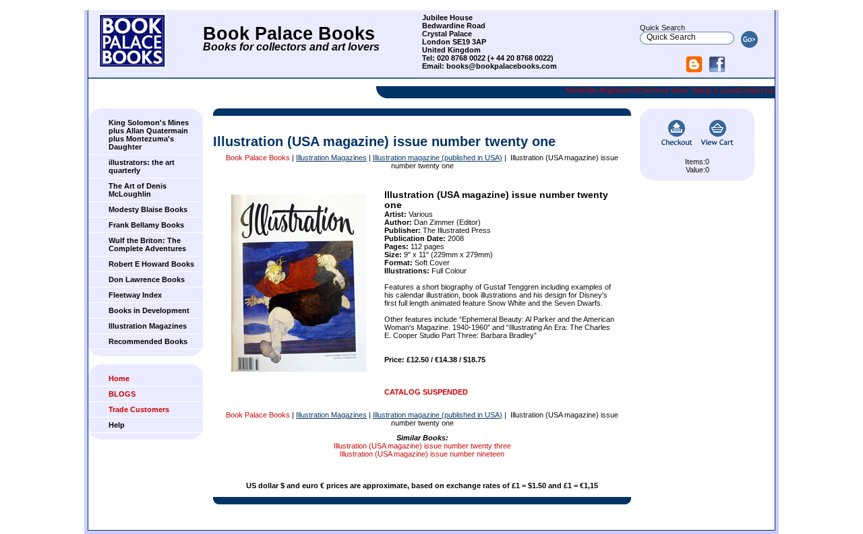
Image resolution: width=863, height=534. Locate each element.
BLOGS (122, 394)
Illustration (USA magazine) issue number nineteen (422, 454)
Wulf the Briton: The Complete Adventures (147, 244)
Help (117, 425)
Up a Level (720, 90)
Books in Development (149, 310)
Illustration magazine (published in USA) (437, 158)
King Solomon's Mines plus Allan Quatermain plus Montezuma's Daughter (149, 135)
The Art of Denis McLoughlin (138, 190)
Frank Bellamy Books (146, 225)
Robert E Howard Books (151, 264)
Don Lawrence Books (147, 279)
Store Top (687, 90)
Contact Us (756, 90)
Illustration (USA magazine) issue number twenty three (422, 446)
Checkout (653, 90)
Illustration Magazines (148, 326)
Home (575, 90)
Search (625, 90)
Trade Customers (139, 409)
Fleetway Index (135, 295)
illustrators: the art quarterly (142, 166)
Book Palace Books (258, 158)
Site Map (599, 90)
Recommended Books (148, 341)
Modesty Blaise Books (148, 209)
